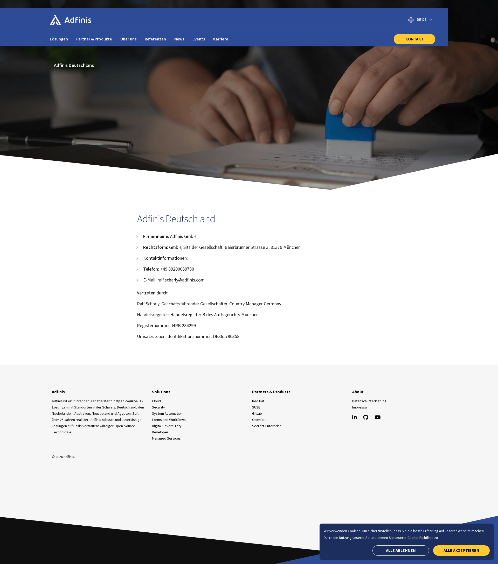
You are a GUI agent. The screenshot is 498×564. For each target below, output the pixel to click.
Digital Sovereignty (167, 426)
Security (158, 407)
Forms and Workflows (169, 419)
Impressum (361, 407)
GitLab (257, 413)
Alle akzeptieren (461, 550)
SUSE (256, 407)
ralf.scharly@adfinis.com (181, 280)
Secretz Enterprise (267, 426)
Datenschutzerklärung (369, 401)
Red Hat (258, 401)
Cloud (156, 401)
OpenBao (259, 419)
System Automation (167, 413)
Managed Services (166, 438)
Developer (160, 432)
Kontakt (414, 39)
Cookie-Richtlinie (420, 537)
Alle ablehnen (401, 550)
